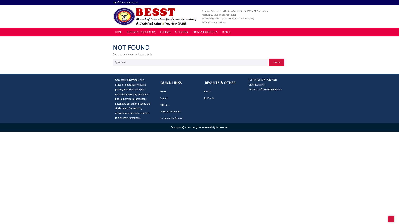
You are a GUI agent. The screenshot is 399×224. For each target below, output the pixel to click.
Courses (165, 32)
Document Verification (141, 32)
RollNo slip (209, 98)
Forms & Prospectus (205, 32)
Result (226, 32)
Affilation (181, 32)
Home (118, 32)
